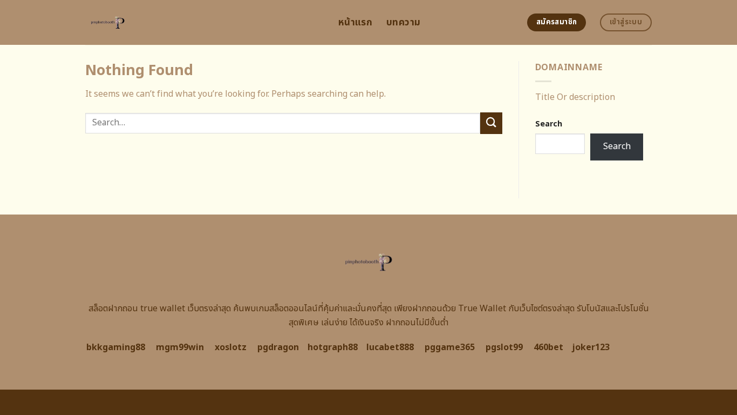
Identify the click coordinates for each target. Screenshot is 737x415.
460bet (548, 347)
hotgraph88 (333, 347)
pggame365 (450, 347)
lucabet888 (390, 347)
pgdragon (278, 347)
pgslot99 (504, 347)
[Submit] (491, 122)
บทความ (403, 22)
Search (548, 124)
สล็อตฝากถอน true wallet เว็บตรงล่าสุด (159, 308)
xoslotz (231, 347)
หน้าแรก (355, 22)
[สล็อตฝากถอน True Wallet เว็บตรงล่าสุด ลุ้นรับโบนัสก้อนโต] (203, 22)
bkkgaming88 (115, 347)
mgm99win (180, 347)
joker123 (591, 347)
